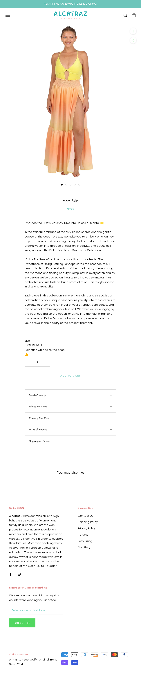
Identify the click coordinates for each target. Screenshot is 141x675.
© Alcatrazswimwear (18, 654)
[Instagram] (19, 574)
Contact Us (85, 516)
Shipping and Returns (39, 441)
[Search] (125, 15)
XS (28, 345)
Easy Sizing (85, 541)
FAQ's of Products (38, 429)
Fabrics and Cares (38, 406)
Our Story (84, 547)
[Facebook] (10, 574)
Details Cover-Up (37, 395)
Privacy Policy (86, 528)
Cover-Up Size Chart (39, 418)
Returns (83, 535)
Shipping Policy (88, 522)
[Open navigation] (8, 15)
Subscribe (22, 623)
